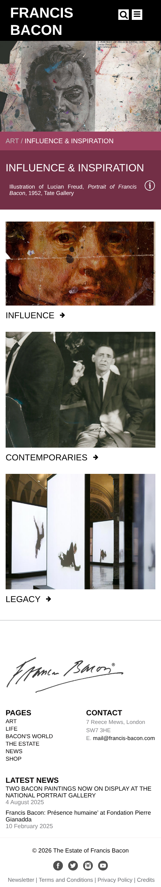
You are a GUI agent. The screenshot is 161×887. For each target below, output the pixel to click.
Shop (14, 759)
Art (12, 141)
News (14, 751)
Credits (146, 880)
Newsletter (21, 880)
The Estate (22, 744)
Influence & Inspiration (69, 141)
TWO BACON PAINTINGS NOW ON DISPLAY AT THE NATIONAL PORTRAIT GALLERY (78, 792)
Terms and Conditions (66, 880)
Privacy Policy (114, 880)
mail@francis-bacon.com (124, 738)
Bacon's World (29, 736)
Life (12, 729)
